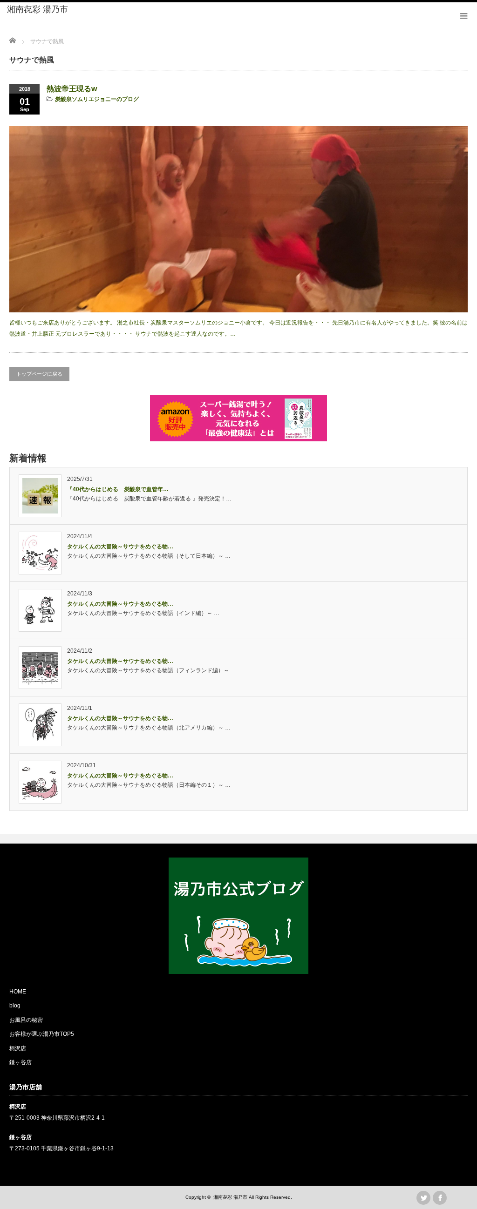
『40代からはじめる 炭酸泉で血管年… (118, 489)
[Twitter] (423, 1198)
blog (14, 1005)
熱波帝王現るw (72, 89)
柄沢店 (17, 1048)
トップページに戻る (39, 374)
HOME (17, 991)
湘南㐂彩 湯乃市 (37, 9)
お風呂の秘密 (26, 1020)
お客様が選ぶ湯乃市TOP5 (41, 1034)
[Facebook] (440, 1198)
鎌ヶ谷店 (20, 1062)
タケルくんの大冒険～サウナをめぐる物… (120, 546)
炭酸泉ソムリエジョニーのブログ (97, 99)
